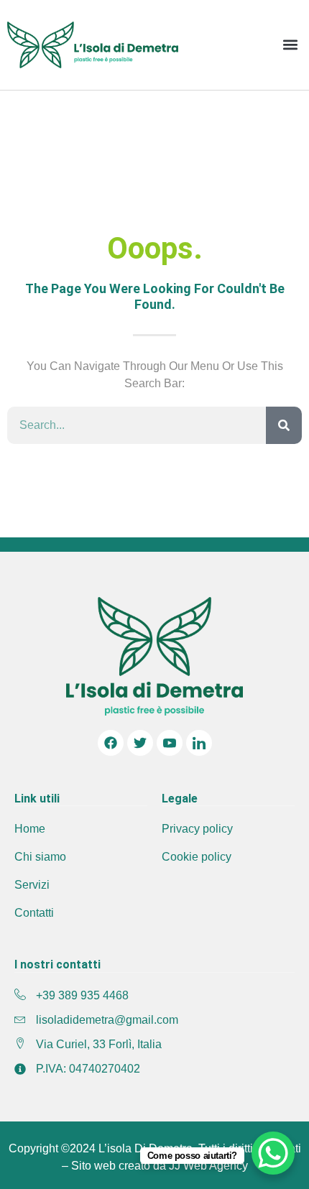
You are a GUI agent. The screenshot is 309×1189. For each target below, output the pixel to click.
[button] (290, 45)
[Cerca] (284, 425)
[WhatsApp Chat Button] (273, 1153)
